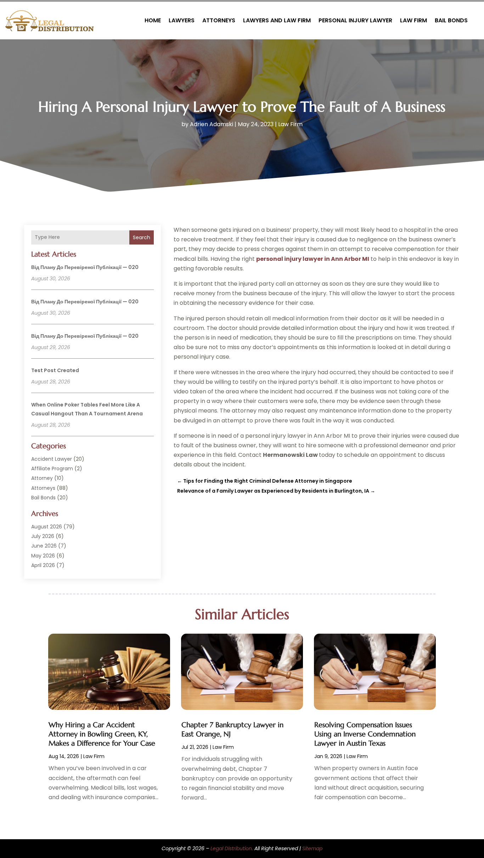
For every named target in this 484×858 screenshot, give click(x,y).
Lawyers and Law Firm (277, 20)
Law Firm (413, 20)
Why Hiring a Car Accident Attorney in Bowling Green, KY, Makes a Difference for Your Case (102, 734)
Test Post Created (55, 370)
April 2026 (43, 565)
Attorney (42, 478)
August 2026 (46, 526)
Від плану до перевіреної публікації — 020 (85, 267)
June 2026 (44, 545)
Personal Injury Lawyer (355, 20)
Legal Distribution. (231, 848)
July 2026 (42, 536)
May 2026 (43, 555)
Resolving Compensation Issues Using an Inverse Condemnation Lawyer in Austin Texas (365, 734)
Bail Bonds (451, 20)
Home (153, 20)
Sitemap (312, 848)
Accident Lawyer (51, 458)
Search (141, 237)
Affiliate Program (52, 468)
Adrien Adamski (211, 124)
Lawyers (182, 20)
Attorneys (218, 20)
